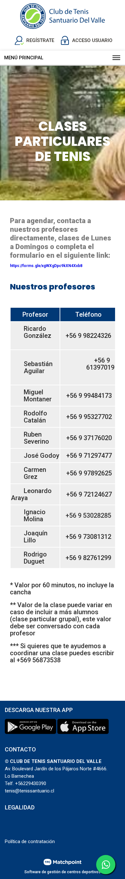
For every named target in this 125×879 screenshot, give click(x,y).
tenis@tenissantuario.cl (29, 791)
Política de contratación (30, 841)
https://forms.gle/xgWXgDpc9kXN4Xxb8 (46, 266)
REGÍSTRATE (40, 40)
